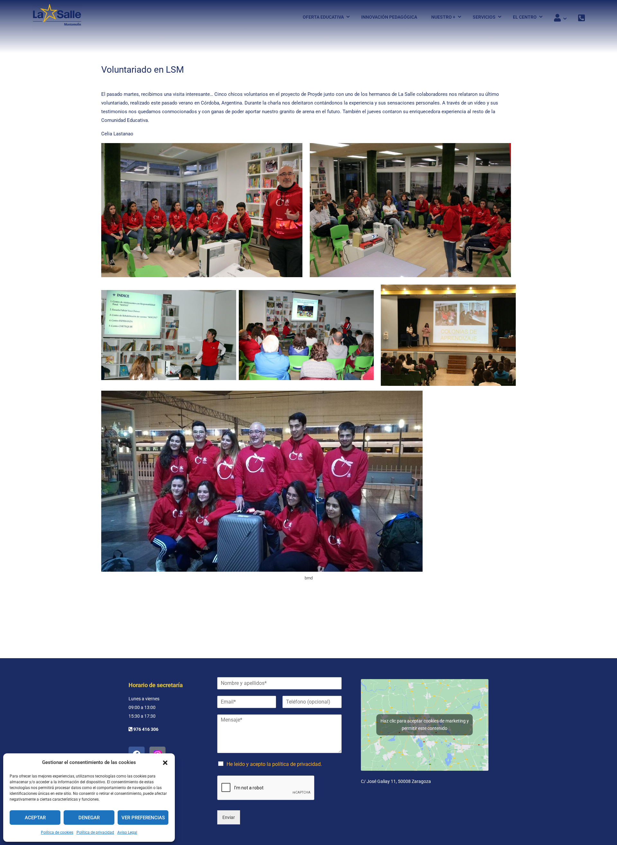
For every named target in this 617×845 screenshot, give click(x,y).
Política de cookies (57, 832)
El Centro (525, 17)
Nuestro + (443, 17)
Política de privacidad (95, 832)
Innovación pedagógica (389, 17)
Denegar (89, 818)
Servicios (484, 17)
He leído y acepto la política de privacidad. (274, 764)
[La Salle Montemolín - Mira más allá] (57, 17)
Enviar (228, 817)
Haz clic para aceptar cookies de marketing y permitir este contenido (424, 724)
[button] (165, 762)
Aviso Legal (127, 832)
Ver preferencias (143, 818)
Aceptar (35, 818)
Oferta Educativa (323, 17)
